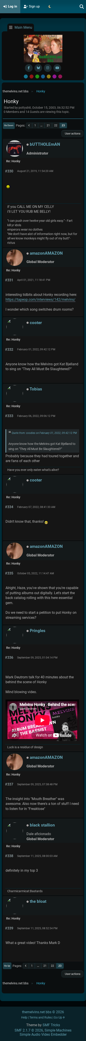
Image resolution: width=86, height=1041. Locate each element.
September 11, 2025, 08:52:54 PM (37, 928)
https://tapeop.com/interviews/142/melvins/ (40, 299)
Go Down (8, 125)
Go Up (7, 965)
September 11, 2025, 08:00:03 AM (37, 856)
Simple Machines (58, 1030)
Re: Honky (13, 161)
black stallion (42, 825)
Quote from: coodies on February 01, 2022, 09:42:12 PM (44, 433)
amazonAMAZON (46, 253)
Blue (43, 76)
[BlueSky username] (38, 68)
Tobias (36, 389)
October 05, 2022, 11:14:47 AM (35, 573)
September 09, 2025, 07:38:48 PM (37, 784)
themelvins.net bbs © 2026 (43, 1012)
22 (55, 125)
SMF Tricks (51, 1025)
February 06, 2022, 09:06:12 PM (36, 416)
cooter (36, 322)
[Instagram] (48, 68)
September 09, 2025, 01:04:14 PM (37, 657)
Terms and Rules (40, 1017)
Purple (54, 76)
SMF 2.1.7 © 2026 (29, 1030)
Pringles (37, 630)
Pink (60, 76)
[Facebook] (29, 68)
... (41, 125)
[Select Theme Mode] (49, 6)
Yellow (49, 76)
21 (48, 125)
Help (24, 1017)
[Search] (82, 6)
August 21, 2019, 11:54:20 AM (35, 171)
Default (26, 76)
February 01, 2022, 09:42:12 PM (36, 349)
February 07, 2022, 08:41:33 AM (36, 507)
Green (37, 76)
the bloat (38, 901)
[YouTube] (57, 68)
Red (32, 76)
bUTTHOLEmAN (45, 144)
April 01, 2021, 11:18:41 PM (33, 280)
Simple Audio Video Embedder (43, 1034)
